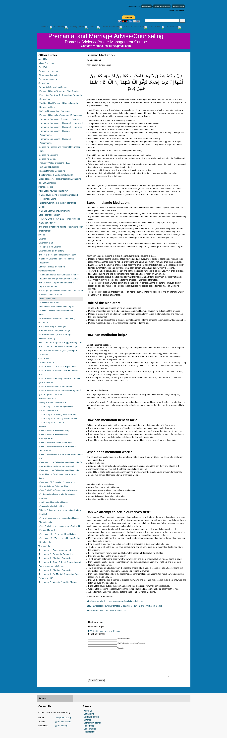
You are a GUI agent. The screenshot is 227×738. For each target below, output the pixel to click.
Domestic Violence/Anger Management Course (106, 42)
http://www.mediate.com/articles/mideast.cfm (106, 610)
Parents (42, 426)
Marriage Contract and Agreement (54, 211)
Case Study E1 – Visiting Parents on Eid (58, 414)
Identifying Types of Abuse (50, 295)
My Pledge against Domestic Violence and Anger (61, 291)
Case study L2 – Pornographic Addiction (57, 534)
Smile (41, 315)
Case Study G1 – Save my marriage (55, 442)
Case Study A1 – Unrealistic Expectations (58, 366)
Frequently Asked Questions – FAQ (54, 163)
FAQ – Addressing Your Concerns (54, 111)
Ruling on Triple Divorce (50, 247)
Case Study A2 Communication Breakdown (58, 370)
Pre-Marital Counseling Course (53, 87)
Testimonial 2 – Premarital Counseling (56, 554)
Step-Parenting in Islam (49, 215)
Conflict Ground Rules (49, 303)
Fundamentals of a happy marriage (54, 330)
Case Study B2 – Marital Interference (55, 386)
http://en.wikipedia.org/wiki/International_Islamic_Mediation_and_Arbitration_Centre (124, 606)
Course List (146, 6)
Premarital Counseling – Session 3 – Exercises (61, 127)
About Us (45, 26)
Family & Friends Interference (52, 402)
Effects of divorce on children (52, 267)
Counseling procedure (49, 71)
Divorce (93, 26)
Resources (139, 26)
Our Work (43, 67)
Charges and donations (49, 75)
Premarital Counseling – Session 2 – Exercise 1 (61, 123)
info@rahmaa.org (63, 718)
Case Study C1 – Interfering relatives (56, 406)
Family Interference (47, 398)
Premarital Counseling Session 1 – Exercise (60, 119)
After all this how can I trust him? (53, 191)
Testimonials (172, 26)
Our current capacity (48, 79)
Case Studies (155, 26)
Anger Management (48, 287)
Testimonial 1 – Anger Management (55, 550)
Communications (46, 362)
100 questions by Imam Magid (52, 327)
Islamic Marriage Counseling (52, 171)
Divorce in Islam (46, 243)
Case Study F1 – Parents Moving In (55, 430)
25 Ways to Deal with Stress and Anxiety (57, 319)
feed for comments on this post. (104, 631)
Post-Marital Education (49, 167)
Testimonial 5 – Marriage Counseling (55, 570)
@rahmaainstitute (63, 722)
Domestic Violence (110, 26)
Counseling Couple (48, 159)
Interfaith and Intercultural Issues (53, 502)
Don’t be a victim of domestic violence (56, 311)
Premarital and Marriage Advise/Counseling (105, 36)
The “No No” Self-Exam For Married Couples (59, 346)
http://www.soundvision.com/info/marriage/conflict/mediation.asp (115, 601)
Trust (41, 374)
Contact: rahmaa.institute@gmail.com (106, 46)
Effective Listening (47, 338)
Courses (128, 26)
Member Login (178, 6)
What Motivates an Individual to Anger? (56, 307)
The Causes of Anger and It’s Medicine (56, 283)
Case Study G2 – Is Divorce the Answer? (57, 446)
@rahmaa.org (61, 726)
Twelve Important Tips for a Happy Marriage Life (60, 342)
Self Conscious (46, 450)
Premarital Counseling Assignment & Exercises (60, 115)
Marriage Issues (77, 26)
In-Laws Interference (48, 410)
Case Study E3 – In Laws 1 (52, 422)
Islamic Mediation (48, 299)
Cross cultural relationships (51, 506)
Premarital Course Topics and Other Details (58, 91)
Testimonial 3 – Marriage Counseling (55, 558)
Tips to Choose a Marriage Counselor (56, 175)
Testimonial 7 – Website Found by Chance (58, 582)
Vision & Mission (46, 63)
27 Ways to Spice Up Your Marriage (55, 334)
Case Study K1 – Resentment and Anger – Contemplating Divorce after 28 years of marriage (58, 494)
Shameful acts (45, 522)
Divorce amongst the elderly (51, 251)
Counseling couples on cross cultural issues (59, 518)
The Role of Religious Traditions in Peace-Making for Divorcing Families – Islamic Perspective (58, 259)
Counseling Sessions (48, 155)
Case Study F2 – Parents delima (53, 434)
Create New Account (162, 6)
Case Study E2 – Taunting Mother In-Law (58, 418)
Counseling (59, 26)
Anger (41, 478)
